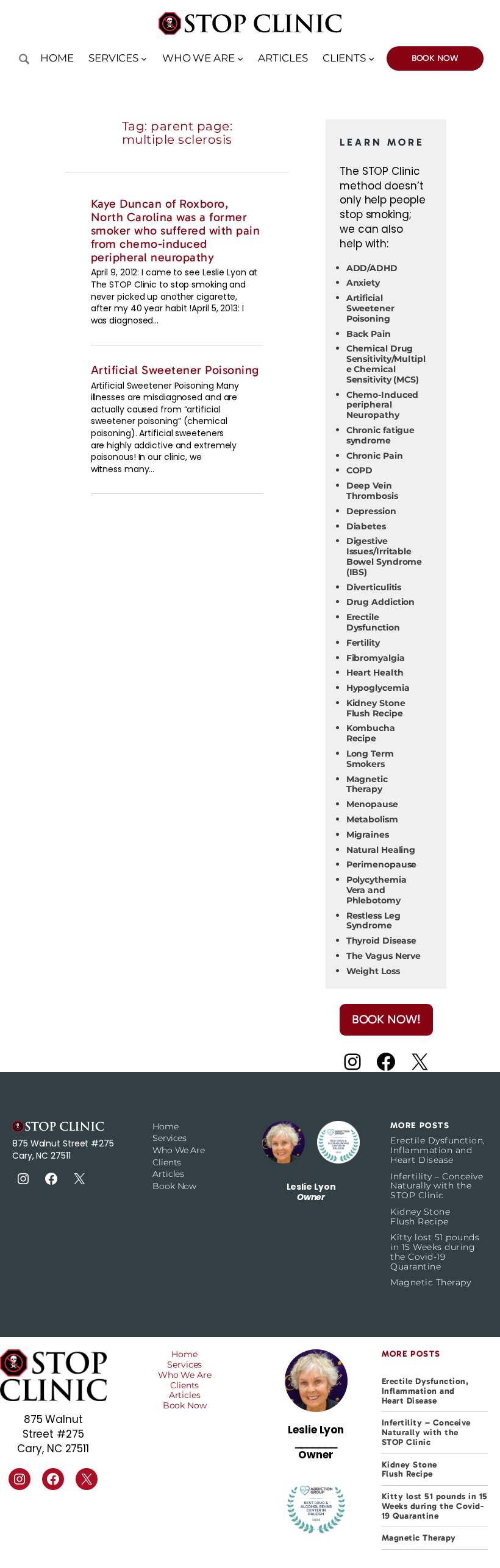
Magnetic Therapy (367, 784)
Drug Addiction (380, 601)
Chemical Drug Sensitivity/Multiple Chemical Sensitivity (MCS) (386, 363)
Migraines (367, 834)
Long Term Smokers (370, 758)
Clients (166, 1162)
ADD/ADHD (372, 268)
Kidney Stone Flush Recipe (375, 708)
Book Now (174, 1186)
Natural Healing (381, 849)
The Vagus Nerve (383, 955)
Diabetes (366, 526)
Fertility (363, 642)
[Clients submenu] (371, 58)
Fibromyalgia (375, 657)
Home (57, 58)
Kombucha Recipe (370, 733)
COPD (359, 470)
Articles (168, 1173)
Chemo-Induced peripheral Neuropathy (382, 405)
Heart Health (375, 672)
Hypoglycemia (378, 687)
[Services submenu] (144, 58)
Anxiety (363, 282)
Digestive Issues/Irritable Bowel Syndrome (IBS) (384, 556)
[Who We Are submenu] (240, 58)
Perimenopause (381, 864)
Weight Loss (373, 971)
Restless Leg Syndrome (373, 920)
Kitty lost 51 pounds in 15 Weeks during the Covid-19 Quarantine (434, 1252)
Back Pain (368, 333)
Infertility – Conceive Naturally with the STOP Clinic (436, 1186)
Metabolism (372, 819)
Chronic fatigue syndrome (380, 435)
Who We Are (178, 1150)
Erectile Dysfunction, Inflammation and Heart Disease (437, 1150)
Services (169, 1137)
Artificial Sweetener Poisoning (175, 370)
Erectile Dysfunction (373, 622)
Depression (371, 511)
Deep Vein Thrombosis (372, 490)
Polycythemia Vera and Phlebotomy (376, 890)
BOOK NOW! (386, 1019)
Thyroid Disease (381, 940)
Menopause (372, 804)
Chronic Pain (374, 455)
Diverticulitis (374, 587)
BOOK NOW (435, 58)
